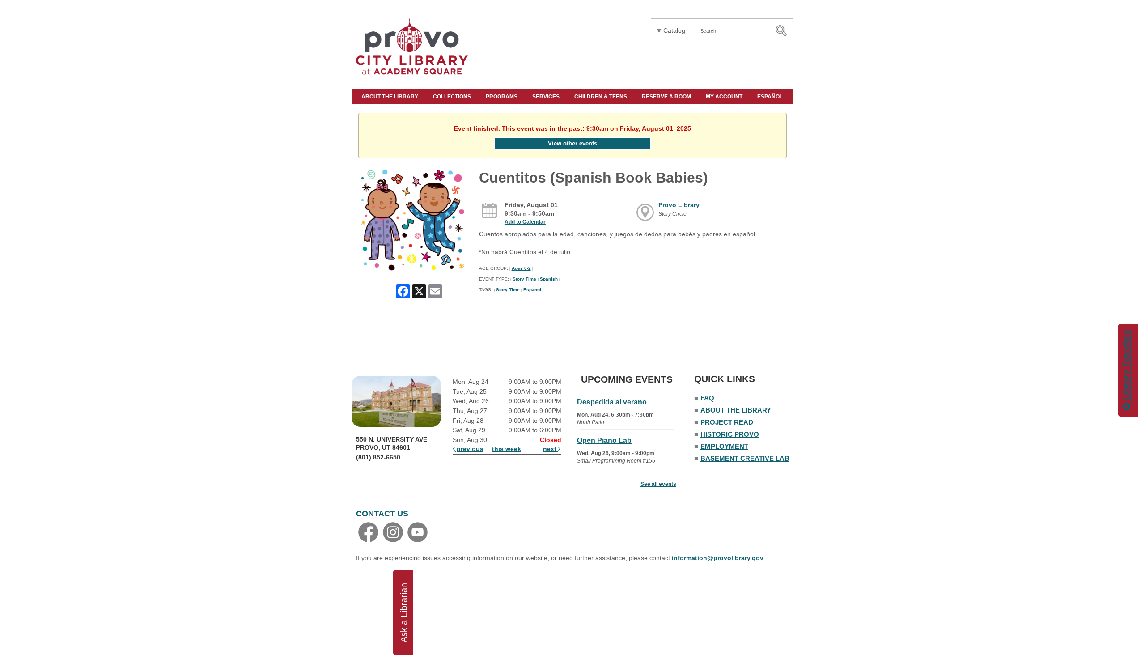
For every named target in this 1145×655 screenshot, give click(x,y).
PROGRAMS (502, 96)
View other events (572, 143)
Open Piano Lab (604, 440)
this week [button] (506, 448)
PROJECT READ (726, 422)
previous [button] (469, 448)
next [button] (550, 448)
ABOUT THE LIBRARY (390, 96)
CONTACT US (382, 513)
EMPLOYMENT (724, 446)
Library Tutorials (1126, 366)
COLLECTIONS (452, 96)
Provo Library (679, 204)
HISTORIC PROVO (729, 434)
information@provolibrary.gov (717, 557)
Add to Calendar (525, 222)
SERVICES (546, 96)
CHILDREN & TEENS (601, 96)
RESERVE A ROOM (667, 96)
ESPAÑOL (770, 96)
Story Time (524, 278)
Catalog (674, 30)
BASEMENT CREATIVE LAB (744, 458)
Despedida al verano (612, 402)
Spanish (549, 278)
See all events (658, 484)
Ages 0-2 (521, 268)
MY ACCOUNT (725, 96)
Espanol (532, 289)
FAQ (707, 398)
